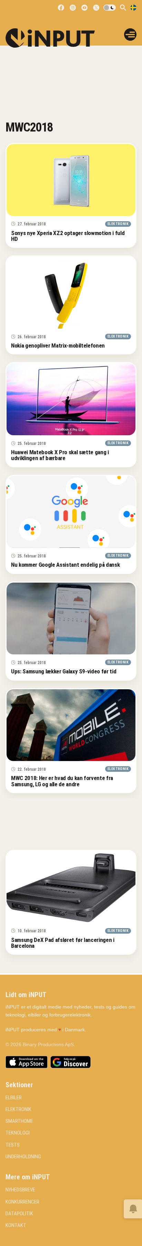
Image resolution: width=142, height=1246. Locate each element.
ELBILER (14, 1097)
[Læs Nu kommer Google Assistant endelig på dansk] (71, 512)
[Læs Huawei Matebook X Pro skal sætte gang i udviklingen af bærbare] (71, 399)
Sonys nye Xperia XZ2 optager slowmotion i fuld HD (67, 236)
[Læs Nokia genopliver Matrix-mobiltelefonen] (71, 292)
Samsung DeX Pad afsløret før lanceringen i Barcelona (62, 942)
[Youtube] (84, 7)
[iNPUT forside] (55, 38)
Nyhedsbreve (20, 1190)
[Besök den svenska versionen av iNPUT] (133, 7)
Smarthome (19, 1121)
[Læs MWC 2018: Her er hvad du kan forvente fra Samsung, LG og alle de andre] (71, 725)
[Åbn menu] (130, 34)
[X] (96, 7)
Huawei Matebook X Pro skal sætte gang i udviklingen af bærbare (60, 455)
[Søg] (123, 7)
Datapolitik (19, 1213)
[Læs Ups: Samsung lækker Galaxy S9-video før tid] (71, 618)
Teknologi (18, 1133)
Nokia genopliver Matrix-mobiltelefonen (58, 345)
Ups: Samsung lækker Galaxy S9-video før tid (63, 671)
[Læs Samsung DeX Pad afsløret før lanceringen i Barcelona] (71, 887)
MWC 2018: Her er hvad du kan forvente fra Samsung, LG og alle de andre (62, 781)
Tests (13, 1145)
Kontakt (16, 1225)
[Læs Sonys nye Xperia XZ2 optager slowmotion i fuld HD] (71, 180)
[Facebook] (61, 7)
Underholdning (23, 1156)
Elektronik (18, 1109)
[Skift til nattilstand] (109, 7)
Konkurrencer (22, 1202)
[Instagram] (72, 7)
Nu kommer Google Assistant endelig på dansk (65, 564)
